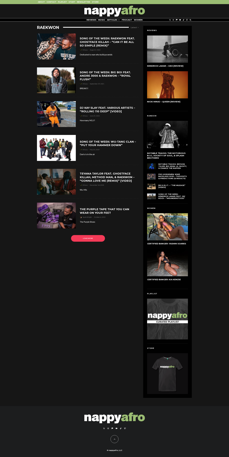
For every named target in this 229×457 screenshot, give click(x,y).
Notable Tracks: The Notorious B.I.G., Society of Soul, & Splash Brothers (166, 155)
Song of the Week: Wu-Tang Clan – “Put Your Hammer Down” (108, 143)
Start (72, 2)
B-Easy (85, 50)
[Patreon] (176, 20)
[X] (170, 20)
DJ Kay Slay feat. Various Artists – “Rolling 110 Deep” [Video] (107, 109)
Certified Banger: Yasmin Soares (166, 243)
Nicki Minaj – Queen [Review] (163, 101)
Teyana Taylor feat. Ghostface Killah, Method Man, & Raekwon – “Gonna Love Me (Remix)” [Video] (107, 177)
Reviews (91, 20)
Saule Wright (87, 217)
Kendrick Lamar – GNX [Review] (165, 66)
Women (138, 20)
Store (95, 2)
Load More (88, 238)
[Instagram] (173, 20)
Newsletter (83, 2)
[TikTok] (183, 20)
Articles (112, 20)
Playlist (62, 2)
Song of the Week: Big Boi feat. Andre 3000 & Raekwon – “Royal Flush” (105, 76)
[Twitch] (187, 20)
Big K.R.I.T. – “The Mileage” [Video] (171, 186)
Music (101, 20)
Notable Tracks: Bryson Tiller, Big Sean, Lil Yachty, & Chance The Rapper (172, 166)
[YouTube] (180, 20)
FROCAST (127, 20)
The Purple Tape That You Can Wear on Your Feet (104, 211)
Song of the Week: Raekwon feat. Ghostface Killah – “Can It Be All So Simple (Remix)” (107, 42)
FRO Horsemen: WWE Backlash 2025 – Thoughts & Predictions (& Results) (172, 176)
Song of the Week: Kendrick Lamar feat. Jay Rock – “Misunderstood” (171, 196)
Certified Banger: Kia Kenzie (164, 279)
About (41, 2)
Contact (51, 2)
